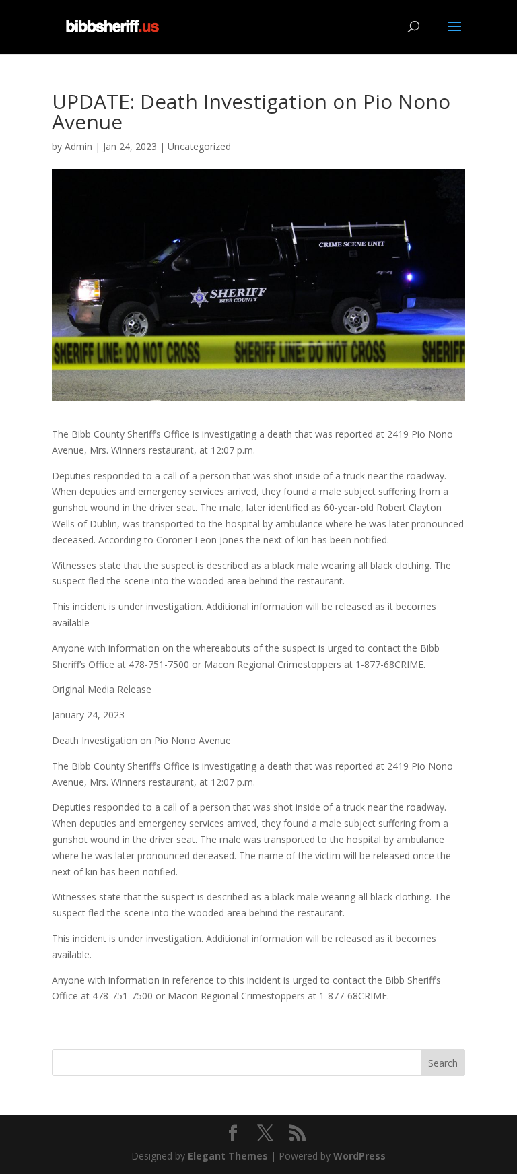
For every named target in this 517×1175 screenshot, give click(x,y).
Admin (78, 146)
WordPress (359, 1155)
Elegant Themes (228, 1155)
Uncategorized (199, 146)
